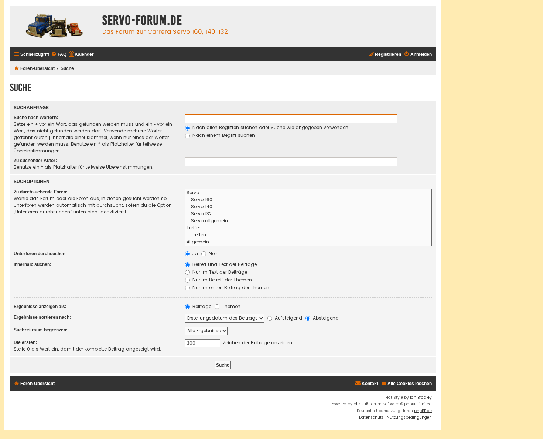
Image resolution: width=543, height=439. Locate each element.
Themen (230, 306)
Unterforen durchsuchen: (40, 253)
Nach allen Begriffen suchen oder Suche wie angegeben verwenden (269, 127)
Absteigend (325, 318)
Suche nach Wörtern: (36, 117)
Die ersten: (25, 342)
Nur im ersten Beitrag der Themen (230, 287)
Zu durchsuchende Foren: (41, 192)
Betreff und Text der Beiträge (224, 264)
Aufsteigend (287, 318)
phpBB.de (423, 410)
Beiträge (201, 306)
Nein (213, 253)
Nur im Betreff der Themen (221, 280)
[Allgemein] (308, 242)
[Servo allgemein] (308, 220)
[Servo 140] (308, 206)
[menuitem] (58, 55)
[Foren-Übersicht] (54, 26)
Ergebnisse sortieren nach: (42, 317)
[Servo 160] (308, 199)
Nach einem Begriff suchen (223, 135)
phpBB (360, 404)
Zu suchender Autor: (35, 160)
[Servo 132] (308, 213)
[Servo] (308, 192)
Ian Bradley (421, 397)
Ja (194, 253)
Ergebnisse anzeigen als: (40, 306)
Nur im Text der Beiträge (219, 272)
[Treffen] (308, 228)
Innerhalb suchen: (32, 264)
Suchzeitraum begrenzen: (41, 329)
